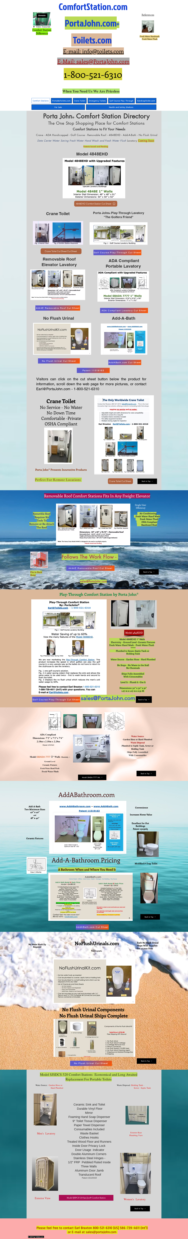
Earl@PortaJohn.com (53, 389)
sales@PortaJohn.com (93, 581)
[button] (154, 900)
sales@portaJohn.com (101, 1232)
